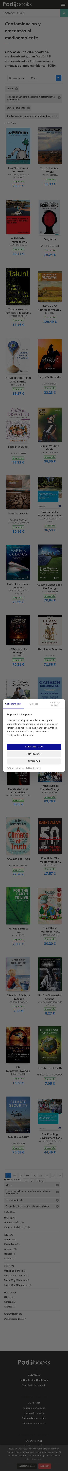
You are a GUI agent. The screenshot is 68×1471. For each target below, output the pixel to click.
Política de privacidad (15, 768)
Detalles (34, 703)
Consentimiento (13, 703)
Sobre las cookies (55, 704)
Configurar (34, 754)
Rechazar (34, 761)
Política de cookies (33, 768)
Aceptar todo (34, 746)
